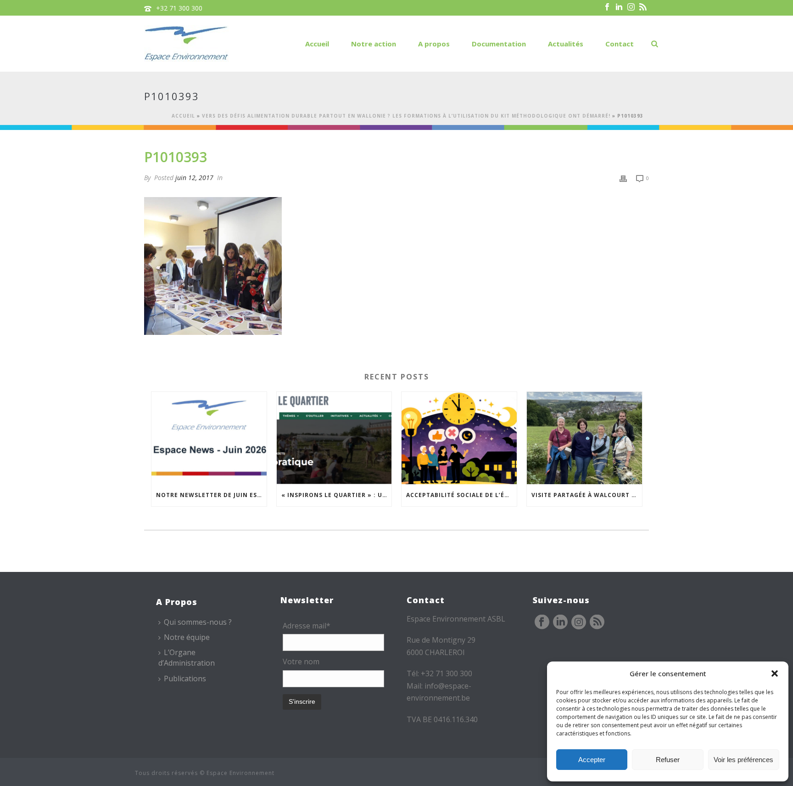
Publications (185, 678)
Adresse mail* (306, 626)
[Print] (623, 177)
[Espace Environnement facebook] (542, 622)
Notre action (373, 43)
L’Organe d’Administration (186, 657)
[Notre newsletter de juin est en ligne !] (209, 438)
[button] (774, 673)
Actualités (565, 43)
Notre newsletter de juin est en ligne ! (211, 495)
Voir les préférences (743, 759)
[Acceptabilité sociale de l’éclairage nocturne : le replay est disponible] (459, 438)
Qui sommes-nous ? (198, 622)
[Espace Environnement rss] (597, 622)
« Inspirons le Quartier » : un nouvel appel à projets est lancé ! (336, 495)
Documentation (499, 43)
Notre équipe (187, 637)
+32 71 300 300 (179, 8)
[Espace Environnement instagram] (578, 622)
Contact (619, 43)
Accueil (317, 43)
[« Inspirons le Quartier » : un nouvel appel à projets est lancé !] (334, 438)
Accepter (591, 759)
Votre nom (301, 661)
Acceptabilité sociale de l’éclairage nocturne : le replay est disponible (461, 495)
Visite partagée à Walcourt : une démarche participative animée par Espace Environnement (586, 495)
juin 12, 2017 (194, 177)
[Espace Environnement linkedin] (560, 622)
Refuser (668, 759)
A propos (434, 43)
